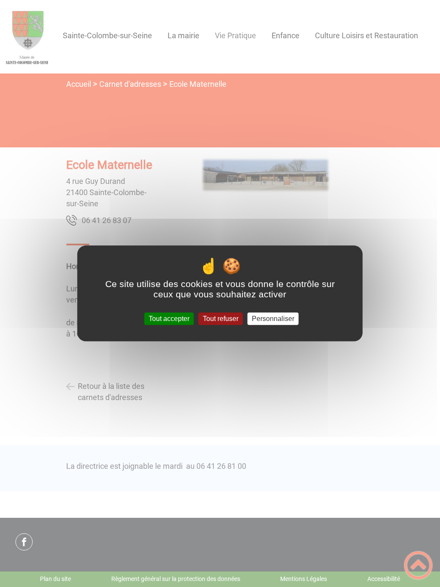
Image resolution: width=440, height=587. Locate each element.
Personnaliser (273, 318)
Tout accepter (169, 318)
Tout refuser (220, 318)
